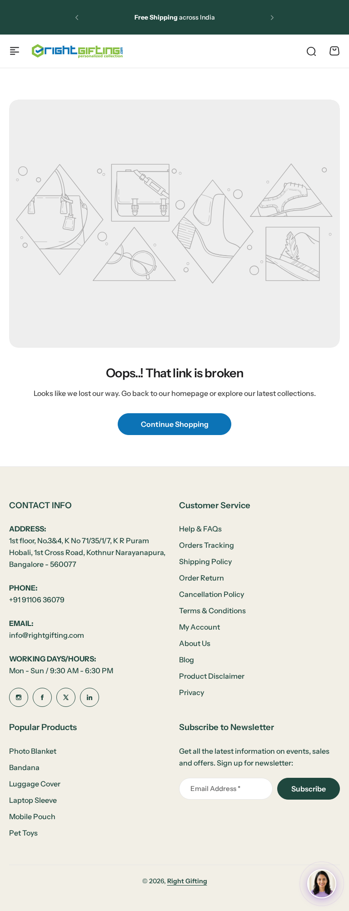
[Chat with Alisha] (321, 883)
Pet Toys (23, 832)
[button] (77, 17)
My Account (199, 626)
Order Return (201, 577)
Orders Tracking (206, 545)
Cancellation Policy (211, 594)
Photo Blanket (32, 751)
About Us (194, 643)
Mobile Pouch (32, 816)
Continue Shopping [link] (175, 424)
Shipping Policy (205, 561)
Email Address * (215, 788)
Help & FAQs (200, 528)
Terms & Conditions (212, 610)
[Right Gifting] (77, 51)
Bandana (24, 767)
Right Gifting (187, 881)
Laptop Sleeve (33, 800)
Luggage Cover (34, 783)
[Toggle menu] (15, 51)
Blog (186, 659)
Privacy (191, 692)
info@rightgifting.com (46, 635)
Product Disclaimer (211, 676)
